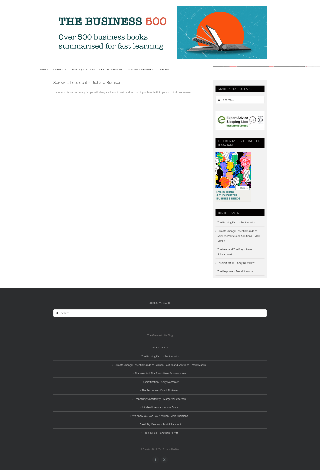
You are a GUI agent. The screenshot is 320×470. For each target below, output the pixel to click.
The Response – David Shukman (236, 271)
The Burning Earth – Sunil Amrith (236, 222)
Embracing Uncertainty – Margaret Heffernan (160, 398)
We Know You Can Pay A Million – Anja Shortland (160, 415)
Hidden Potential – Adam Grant (160, 407)
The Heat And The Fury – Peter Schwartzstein (160, 373)
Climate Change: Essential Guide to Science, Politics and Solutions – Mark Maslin (239, 235)
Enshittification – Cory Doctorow (236, 262)
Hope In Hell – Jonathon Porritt (160, 432)
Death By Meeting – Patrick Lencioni (160, 424)
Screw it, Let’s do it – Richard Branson (87, 82)
